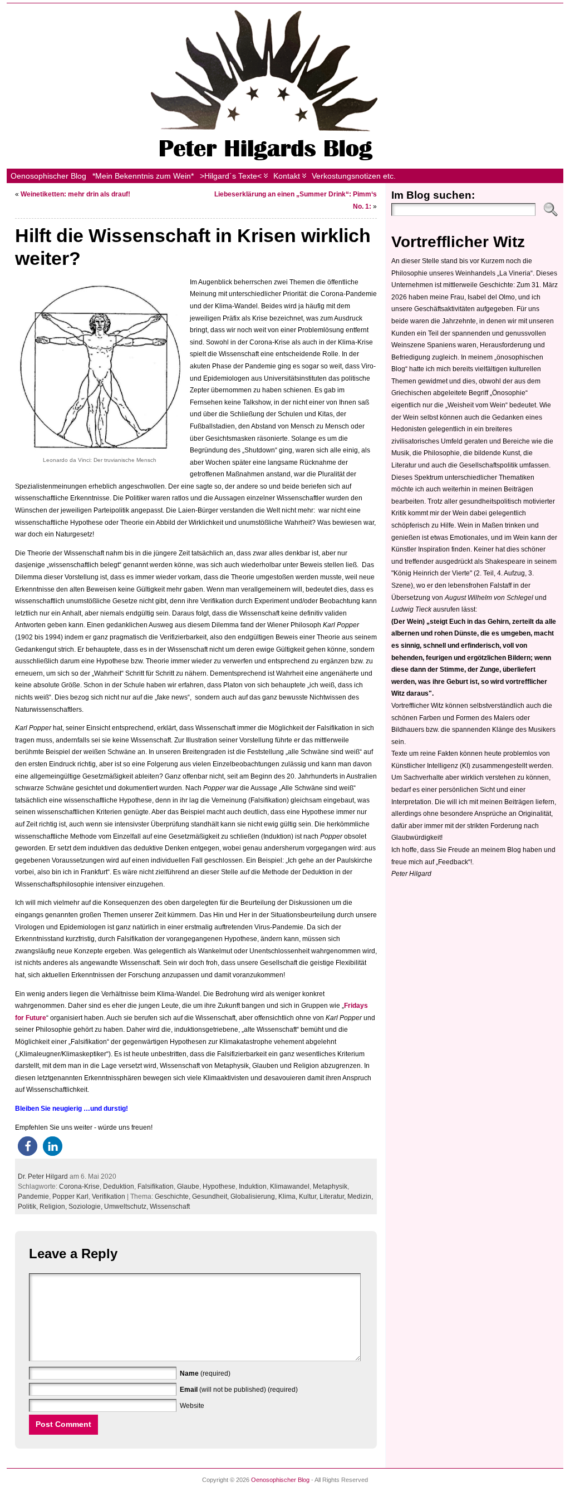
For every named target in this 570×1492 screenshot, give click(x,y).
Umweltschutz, (127, 1206)
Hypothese (219, 1186)
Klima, (288, 1196)
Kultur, (309, 1196)
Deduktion (118, 1186)
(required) (205, 1373)
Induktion (253, 1186)
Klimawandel (289, 1186)
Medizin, (360, 1196)
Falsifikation (155, 1186)
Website (192, 1406)
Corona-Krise (79, 1186)
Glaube (188, 1186)
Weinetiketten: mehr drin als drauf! (75, 194)
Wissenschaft (170, 1206)
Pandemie (33, 1196)
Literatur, (333, 1196)
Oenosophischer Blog (280, 1479)
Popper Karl (70, 1196)
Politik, (29, 1206)
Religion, (54, 1206)
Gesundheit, (211, 1196)
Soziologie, (86, 1206)
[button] (27, 1146)
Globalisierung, (254, 1196)
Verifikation (108, 1196)
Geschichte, (173, 1196)
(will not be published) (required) (239, 1389)
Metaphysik (330, 1186)
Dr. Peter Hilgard (43, 1176)
